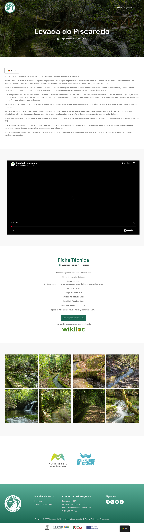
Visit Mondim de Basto (43, 504)
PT (11, 71)
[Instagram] (108, 502)
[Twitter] (122, 502)
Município (38, 501)
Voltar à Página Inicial (126, 7)
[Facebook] (112, 502)
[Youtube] (117, 502)
